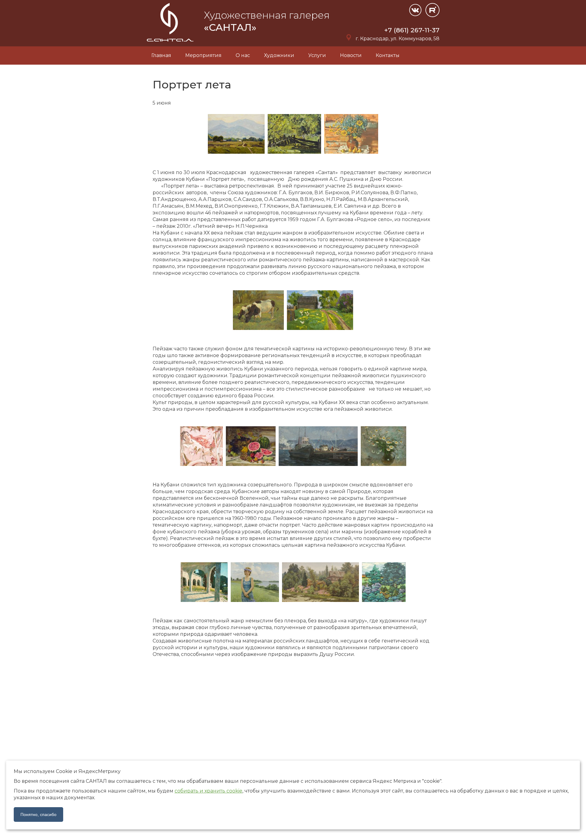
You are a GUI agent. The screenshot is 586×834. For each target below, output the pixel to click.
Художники (279, 55)
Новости (351, 55)
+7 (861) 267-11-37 (412, 30)
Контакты (388, 55)
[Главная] (170, 43)
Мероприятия (203, 55)
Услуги (317, 55)
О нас (243, 55)
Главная (161, 55)
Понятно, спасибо (38, 814)
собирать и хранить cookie (208, 791)
